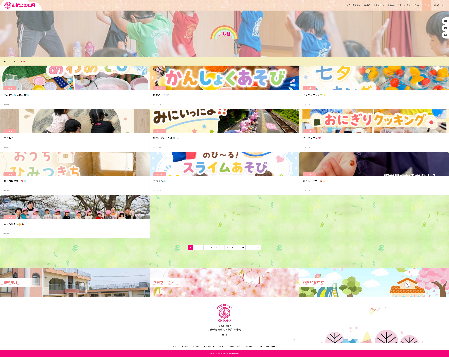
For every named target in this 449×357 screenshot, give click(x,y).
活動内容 (391, 5)
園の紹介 (367, 5)
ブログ (426, 5)
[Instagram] (223, 335)
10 (238, 247)
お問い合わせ (438, 5)
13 (253, 247)
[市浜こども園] (19, 5)
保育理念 (356, 5)
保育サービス (379, 5)
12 (248, 247)
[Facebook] (226, 335)
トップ (347, 5)
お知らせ (417, 5)
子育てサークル (404, 5)
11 (243, 247)
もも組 (9, 88)
